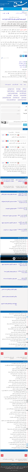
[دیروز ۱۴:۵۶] (22, 280)
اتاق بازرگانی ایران (15, 84)
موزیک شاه (18, 89)
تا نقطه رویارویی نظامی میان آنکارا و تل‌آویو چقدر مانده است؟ (16, 337)
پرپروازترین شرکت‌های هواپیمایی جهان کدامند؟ (18, 340)
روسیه (25, 84)
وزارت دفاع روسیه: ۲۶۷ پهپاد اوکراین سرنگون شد (18, 417)
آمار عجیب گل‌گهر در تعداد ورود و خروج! (9, 223)
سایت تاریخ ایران (11, 89)
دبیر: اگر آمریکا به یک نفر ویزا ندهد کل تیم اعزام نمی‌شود (16, 323)
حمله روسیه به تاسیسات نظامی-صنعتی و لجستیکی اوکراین (16, 422)
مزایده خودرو (24, 97)
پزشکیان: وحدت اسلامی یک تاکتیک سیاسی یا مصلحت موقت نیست (15, 397)
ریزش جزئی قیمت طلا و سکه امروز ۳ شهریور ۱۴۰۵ (17, 248)
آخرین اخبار (25, 361)
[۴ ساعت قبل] (22, 217)
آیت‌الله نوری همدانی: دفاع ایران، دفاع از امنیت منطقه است (16, 387)
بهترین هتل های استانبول (21, 91)
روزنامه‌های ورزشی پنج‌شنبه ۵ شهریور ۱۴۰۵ (19, 447)
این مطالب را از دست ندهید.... (21, 191)
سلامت (26, 450)
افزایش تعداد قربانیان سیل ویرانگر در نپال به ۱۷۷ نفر (17, 382)
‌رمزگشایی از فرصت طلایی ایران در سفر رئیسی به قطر (17, 73)
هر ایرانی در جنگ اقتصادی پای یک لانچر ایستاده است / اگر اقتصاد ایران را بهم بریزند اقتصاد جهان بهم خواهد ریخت (14, 391)
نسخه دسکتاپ (14, 464)
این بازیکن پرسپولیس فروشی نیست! (10, 271)
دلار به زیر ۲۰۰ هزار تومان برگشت (20, 245)
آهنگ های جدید (23, 95)
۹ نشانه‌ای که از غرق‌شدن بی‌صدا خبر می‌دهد (18, 332)
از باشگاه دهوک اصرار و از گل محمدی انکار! (19, 320)
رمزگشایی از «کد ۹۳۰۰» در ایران (20, 345)
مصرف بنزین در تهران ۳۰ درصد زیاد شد (10, 215)
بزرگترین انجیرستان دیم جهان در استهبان (9, 296)
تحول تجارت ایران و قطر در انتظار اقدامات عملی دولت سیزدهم (15, 71)
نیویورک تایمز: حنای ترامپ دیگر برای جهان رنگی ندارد (17, 344)
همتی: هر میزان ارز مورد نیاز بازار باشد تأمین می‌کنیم (17, 385)
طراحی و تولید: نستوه (14, 470)
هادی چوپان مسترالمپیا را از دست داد (10, 278)
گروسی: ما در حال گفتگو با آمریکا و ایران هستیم (18, 395)
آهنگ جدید (9, 95)
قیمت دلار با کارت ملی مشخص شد (20, 240)
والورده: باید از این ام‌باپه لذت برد (20, 415)
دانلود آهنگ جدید (23, 93)
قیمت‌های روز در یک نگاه (22, 238)
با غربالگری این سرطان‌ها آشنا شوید (8, 459)
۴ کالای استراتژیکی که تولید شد (11, 208)
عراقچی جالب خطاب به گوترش (21, 367)
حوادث (26, 348)
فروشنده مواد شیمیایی (22, 99)
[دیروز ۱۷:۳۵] (22, 273)
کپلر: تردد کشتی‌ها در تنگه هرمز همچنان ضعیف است (17, 442)
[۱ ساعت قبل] (22, 203)
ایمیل (26, 110)
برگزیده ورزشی (24, 261)
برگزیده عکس (24, 286)
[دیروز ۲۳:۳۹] (14, 258)
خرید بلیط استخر (16, 97)
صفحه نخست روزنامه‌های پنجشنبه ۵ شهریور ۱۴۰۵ (9, 304)
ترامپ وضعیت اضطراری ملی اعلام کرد (19, 441)
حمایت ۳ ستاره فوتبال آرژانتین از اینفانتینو (19, 403)
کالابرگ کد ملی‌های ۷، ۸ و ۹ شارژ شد (10, 230)
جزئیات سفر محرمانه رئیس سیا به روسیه (19, 432)
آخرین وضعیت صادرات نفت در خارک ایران (19, 383)
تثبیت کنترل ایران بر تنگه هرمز (21, 446)
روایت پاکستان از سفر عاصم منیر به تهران (19, 393)
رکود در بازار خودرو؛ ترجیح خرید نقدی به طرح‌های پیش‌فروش (21, 187)
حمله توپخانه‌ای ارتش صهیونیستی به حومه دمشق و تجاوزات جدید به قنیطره (13, 420)
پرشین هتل (16, 95)
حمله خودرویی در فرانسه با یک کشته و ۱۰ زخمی (18, 412)
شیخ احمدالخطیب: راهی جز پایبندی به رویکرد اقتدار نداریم (16, 408)
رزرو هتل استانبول (10, 91)
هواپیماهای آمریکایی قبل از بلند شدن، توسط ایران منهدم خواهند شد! (14, 317)
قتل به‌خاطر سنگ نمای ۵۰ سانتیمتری (20, 315)
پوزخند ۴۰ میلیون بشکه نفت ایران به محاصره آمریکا (17, 313)
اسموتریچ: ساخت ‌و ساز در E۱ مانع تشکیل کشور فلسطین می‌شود (15, 398)
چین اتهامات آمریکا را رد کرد (21, 419)
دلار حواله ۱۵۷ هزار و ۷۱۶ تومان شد (20, 243)
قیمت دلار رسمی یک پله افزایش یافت (20, 251)
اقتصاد (24, 9)
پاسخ (3, 134)
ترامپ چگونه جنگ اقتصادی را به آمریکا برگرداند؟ (18, 434)
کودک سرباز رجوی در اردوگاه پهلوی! (20, 325)
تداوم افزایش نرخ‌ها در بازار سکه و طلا (19, 250)
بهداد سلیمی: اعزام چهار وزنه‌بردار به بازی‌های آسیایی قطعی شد (15, 365)
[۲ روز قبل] (20, 182)
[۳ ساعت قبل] (22, 232)
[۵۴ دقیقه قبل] (22, 291)
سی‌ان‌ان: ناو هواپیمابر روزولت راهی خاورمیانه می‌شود (17, 372)
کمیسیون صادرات (8, 84)
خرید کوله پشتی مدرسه (11, 99)
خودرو (26, 177)
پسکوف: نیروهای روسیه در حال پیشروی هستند (18, 373)
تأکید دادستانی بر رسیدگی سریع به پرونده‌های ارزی (17, 414)
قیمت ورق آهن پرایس (7, 97)
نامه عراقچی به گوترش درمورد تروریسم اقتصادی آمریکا (17, 329)
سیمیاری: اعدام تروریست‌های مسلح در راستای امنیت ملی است (15, 334)
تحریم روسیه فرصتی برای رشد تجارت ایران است (14, 19)
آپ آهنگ (24, 89)
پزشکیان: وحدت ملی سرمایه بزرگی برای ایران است (17, 402)
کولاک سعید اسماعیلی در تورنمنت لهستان (19, 322)
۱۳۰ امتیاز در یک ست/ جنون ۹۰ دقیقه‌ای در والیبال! (17, 380)
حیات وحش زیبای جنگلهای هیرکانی (20, 410)
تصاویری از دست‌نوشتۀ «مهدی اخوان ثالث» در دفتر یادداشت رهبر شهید (14, 339)
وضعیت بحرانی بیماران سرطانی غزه (20, 407)
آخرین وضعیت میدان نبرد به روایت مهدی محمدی (18, 444)
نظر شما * (25, 113)
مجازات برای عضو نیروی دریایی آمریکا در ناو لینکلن (18, 335)
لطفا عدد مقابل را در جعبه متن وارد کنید (20, 121)
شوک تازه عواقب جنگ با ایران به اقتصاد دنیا (19, 363)
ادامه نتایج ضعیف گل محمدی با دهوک (20, 330)
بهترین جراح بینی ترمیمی (12, 93)
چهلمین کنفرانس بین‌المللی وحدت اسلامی (9, 289)
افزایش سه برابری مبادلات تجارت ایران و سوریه (18, 75)
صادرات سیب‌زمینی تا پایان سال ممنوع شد (9, 201)
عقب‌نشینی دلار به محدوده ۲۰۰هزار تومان (19, 246)
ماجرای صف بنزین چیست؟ (21, 258)
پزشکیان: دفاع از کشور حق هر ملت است (19, 400)
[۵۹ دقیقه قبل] (22, 196)
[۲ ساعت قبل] (22, 225)
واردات (21, 84)
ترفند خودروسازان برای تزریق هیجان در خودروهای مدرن (8, 187)
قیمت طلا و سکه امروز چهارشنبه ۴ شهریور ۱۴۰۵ (18, 241)
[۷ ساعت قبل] (7, 353)
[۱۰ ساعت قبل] (7, 455)
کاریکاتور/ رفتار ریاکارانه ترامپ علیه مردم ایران (18, 327)
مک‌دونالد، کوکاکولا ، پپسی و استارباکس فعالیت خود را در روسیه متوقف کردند (14, 77)
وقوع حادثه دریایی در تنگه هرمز (21, 318)
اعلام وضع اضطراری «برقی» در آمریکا (20, 430)
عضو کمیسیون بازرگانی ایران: (14, 17)
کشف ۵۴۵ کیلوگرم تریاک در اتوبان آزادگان (9, 194)
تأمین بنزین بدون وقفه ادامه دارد (20, 378)
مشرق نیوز (17, 3)
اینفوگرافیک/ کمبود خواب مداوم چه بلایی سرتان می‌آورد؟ (16, 429)
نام (26, 106)
